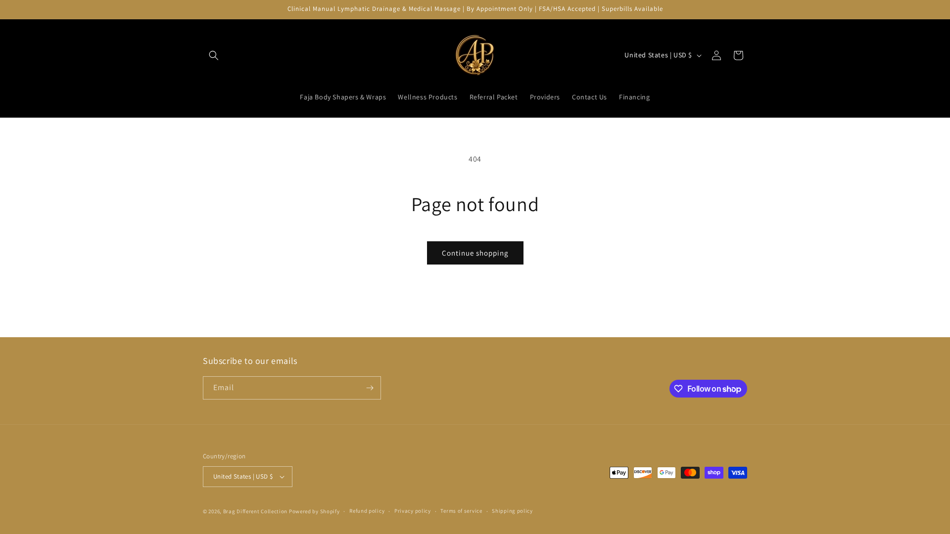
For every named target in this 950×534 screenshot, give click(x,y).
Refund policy (366, 510)
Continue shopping (475, 253)
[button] (214, 55)
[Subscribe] (369, 388)
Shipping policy (512, 510)
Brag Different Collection (255, 511)
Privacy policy (412, 510)
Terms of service (461, 510)
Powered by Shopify (314, 511)
